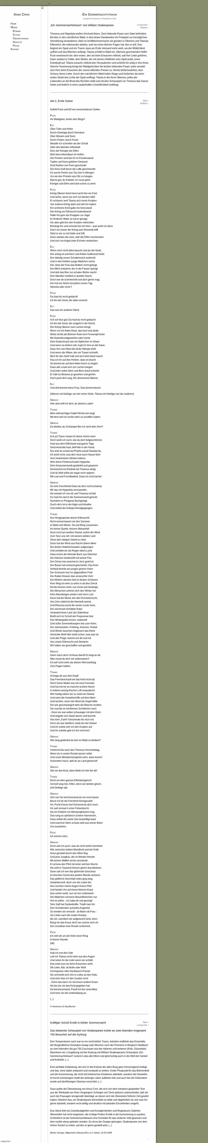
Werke (14, 27)
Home (13, 23)
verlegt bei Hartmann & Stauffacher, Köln (99, 19)
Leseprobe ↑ (143, 1025)
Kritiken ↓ (144, 27)
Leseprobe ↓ (143, 25)
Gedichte (17, 42)
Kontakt (15, 49)
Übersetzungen (20, 38)
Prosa (16, 45)
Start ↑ (146, 100)
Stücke (16, 34)
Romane (17, 31)
